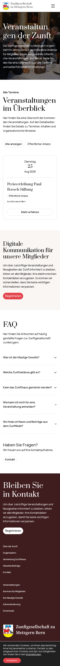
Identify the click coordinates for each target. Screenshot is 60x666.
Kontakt (10, 459)
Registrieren (13, 296)
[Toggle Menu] (53, 6)
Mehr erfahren (30, 212)
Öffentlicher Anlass (39, 144)
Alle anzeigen (13, 144)
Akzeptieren (12, 660)
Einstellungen (33, 654)
